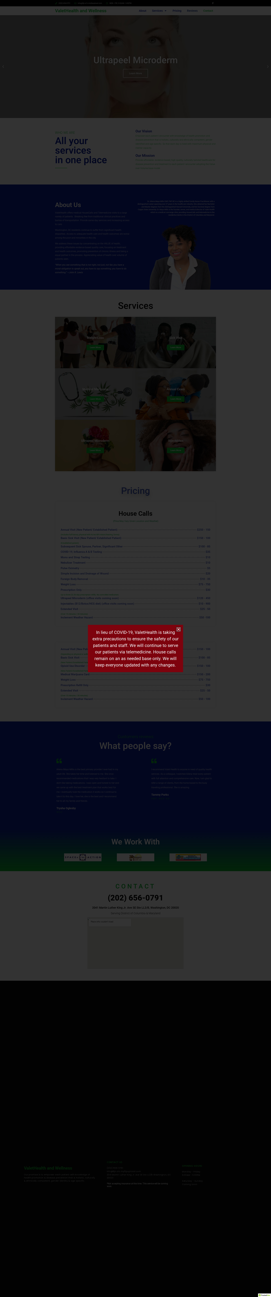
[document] (135, 648)
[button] (178, 629)
